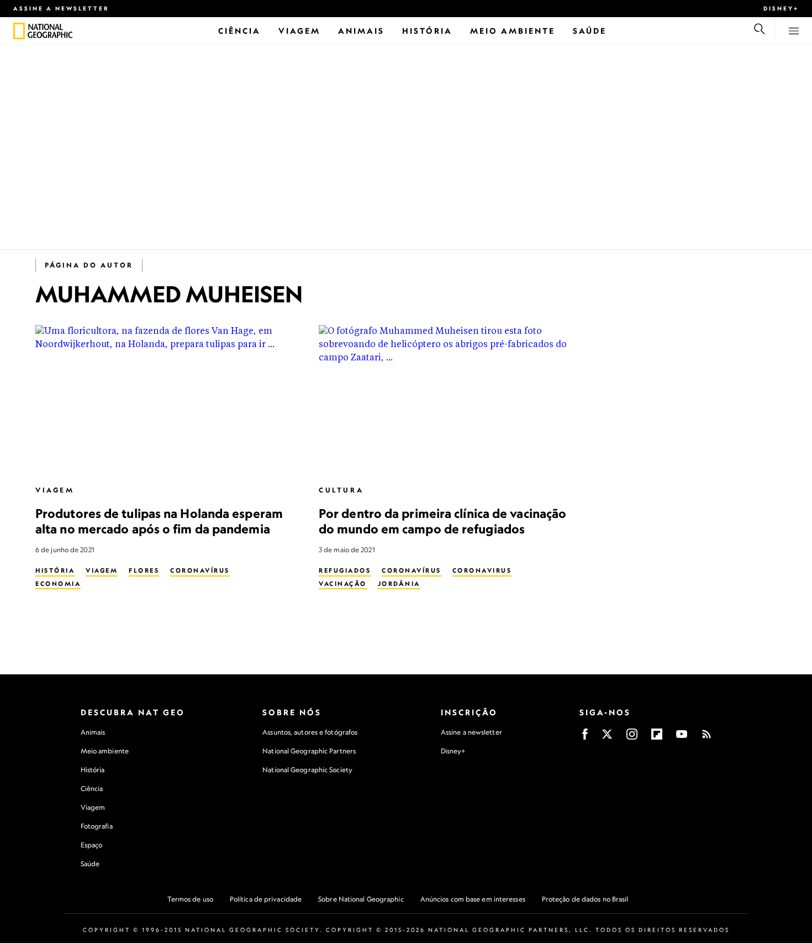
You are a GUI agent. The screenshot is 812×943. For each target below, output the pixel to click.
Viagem (55, 490)
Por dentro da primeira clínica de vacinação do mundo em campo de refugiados (442, 521)
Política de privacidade (266, 899)
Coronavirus (482, 570)
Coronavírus (200, 570)
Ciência (92, 788)
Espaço (92, 845)
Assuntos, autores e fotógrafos (309, 732)
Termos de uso (190, 899)
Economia (58, 584)
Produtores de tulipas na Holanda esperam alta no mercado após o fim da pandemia (159, 521)
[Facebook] (584, 738)
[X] (607, 738)
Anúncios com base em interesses (472, 899)
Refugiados (345, 570)
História (55, 570)
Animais (93, 732)
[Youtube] (681, 738)
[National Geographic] (19, 31)
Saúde (90, 864)
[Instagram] (631, 738)
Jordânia (399, 584)
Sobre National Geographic (361, 899)
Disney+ (781, 8)
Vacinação (343, 584)
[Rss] (706, 738)
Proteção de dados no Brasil (585, 899)
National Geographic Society (307, 770)
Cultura (341, 490)
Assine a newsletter (61, 8)
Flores (144, 570)
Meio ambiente (105, 751)
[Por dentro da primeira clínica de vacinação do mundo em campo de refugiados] (451, 400)
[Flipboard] (656, 738)
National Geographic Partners (309, 751)
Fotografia (97, 826)
